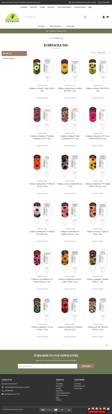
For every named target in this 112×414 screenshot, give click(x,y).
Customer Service (80, 7)
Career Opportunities (64, 7)
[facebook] (97, 409)
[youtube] (108, 409)
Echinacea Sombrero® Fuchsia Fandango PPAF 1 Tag (42, 137)
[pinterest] (100, 409)
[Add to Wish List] (45, 81)
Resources (51, 7)
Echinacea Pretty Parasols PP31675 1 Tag (98, 328)
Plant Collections (55, 26)
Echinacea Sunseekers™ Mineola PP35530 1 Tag (42, 185)
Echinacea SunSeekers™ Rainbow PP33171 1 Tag (69, 232)
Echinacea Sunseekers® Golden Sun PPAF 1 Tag (70, 89)
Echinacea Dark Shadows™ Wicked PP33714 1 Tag (42, 280)
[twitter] (89, 409)
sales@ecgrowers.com (12, 394)
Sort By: (93, 53)
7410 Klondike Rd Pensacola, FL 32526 (83, 2)
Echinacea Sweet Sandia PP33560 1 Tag (69, 185)
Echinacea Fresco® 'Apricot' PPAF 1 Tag (98, 232)
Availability (23, 7)
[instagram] (104, 409)
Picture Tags (70, 26)
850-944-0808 (105, 2)
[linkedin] (93, 409)
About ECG (33, 7)
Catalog (42, 7)
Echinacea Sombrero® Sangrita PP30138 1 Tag (70, 328)
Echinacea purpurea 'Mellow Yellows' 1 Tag (98, 280)
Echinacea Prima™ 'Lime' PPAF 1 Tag (42, 89)
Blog (90, 7)
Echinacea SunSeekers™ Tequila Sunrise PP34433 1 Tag (97, 185)
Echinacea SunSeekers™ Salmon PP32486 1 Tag (42, 232)
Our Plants (41, 26)
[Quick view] (39, 81)
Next (107, 345)
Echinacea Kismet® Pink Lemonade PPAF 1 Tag (70, 137)
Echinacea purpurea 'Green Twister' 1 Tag (42, 328)
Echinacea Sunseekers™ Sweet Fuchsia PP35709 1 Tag (98, 137)
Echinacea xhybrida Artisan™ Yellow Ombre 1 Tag (70, 280)
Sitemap (58, 400)
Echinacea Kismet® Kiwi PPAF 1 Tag (98, 89)
